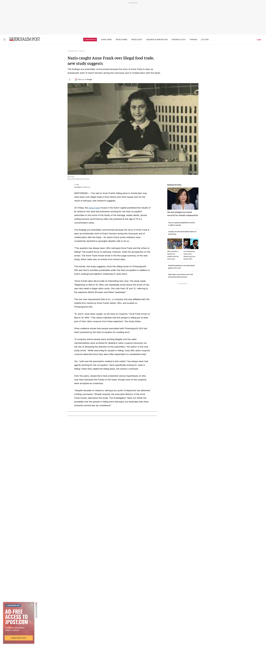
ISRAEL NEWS (106, 39)
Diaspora (82, 51)
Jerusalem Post (72, 51)
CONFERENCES (90, 39)
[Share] (70, 79)
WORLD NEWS (121, 39)
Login (259, 39)
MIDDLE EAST (136, 39)
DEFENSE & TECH (178, 39)
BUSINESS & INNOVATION (157, 39)
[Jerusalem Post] (23, 39)
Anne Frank (94, 208)
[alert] (18, 636)
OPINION (193, 39)
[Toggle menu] (4, 39)
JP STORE (205, 39)
